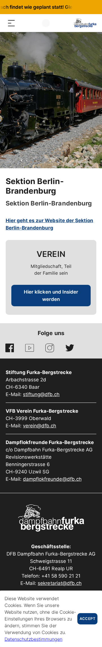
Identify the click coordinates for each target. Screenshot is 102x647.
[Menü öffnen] (11, 23)
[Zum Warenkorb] (34, 23)
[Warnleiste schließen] (79, 7)
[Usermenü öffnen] (46, 23)
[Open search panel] (22, 23)
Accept (87, 619)
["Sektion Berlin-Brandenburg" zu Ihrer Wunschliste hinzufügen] (91, 182)
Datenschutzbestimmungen (33, 639)
